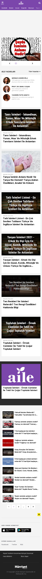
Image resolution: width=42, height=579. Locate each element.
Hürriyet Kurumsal (27, 553)
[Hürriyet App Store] (8, 530)
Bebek (11, 8)
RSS (21, 544)
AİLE (21, 3)
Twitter (14, 544)
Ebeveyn (31, 8)
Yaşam (38, 8)
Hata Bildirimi (7, 556)
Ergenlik (23, 8)
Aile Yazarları (8, 72)
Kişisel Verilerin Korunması (12, 553)
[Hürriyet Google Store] (24, 530)
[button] (20, 104)
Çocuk (17, 8)
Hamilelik (4, 8)
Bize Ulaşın (24, 556)
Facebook (5, 544)
